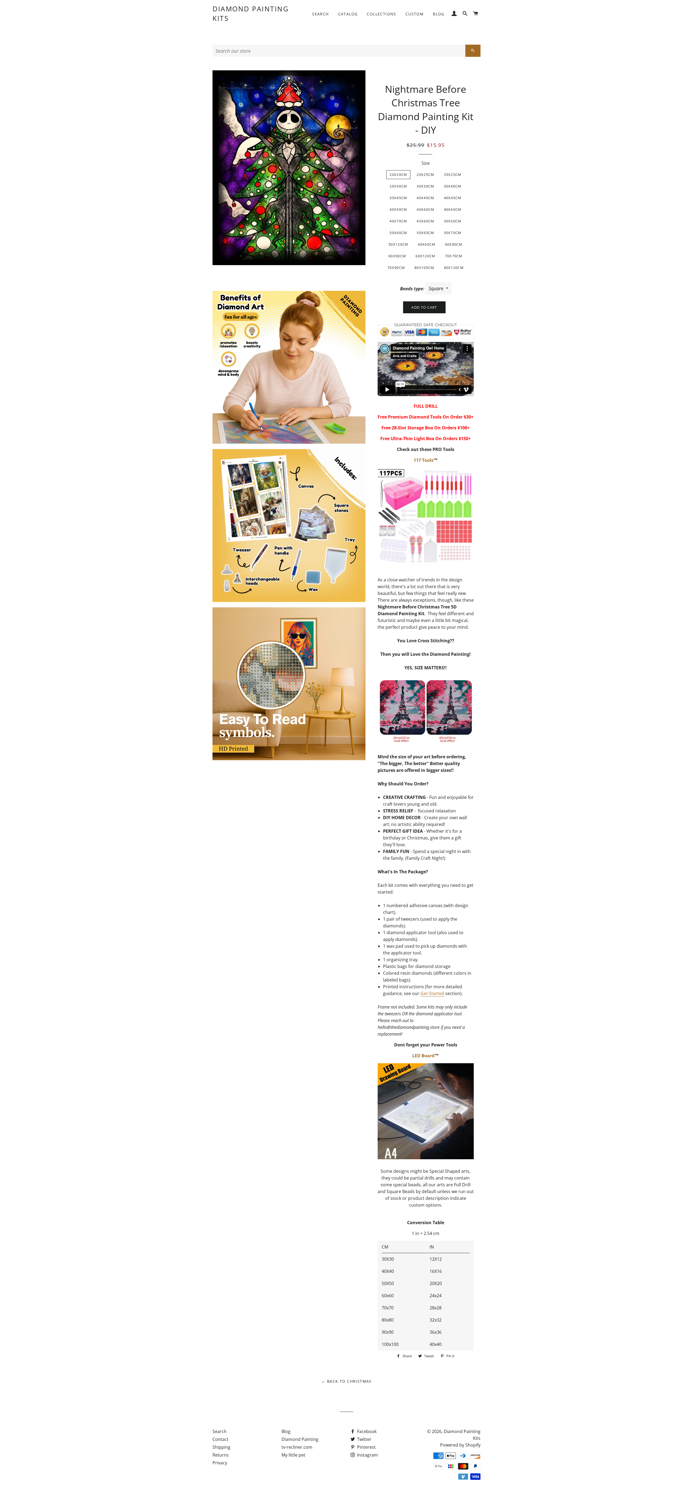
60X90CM (397, 255)
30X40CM (453, 186)
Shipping (221, 1447)
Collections (381, 14)
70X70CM (454, 255)
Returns (221, 1455)
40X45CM (453, 197)
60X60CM (427, 244)
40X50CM (398, 209)
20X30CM (398, 186)
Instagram (367, 1455)
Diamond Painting (300, 1439)
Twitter (363, 1439)
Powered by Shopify (460, 1445)
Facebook (366, 1431)
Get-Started (432, 993)
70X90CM (396, 267)
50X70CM (453, 232)
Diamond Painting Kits (251, 13)
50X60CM (398, 232)
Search (320, 14)
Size (425, 163)
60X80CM (454, 244)
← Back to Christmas (346, 1381)
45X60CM (425, 221)
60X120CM (425, 255)
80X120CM (454, 267)
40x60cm (425, 209)
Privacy (220, 1463)
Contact (220, 1439)
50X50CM (453, 221)
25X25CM (453, 174)
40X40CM (425, 197)
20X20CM (398, 174)
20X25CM (425, 174)
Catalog (348, 14)
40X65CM (453, 209)
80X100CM (424, 267)
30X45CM (398, 197)
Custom (415, 14)
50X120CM (398, 244)
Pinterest (366, 1447)
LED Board (423, 1056)
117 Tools (423, 460)
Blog (438, 14)
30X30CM (425, 186)
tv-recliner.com (297, 1447)
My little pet (293, 1455)
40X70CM (398, 221)
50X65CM (425, 232)
